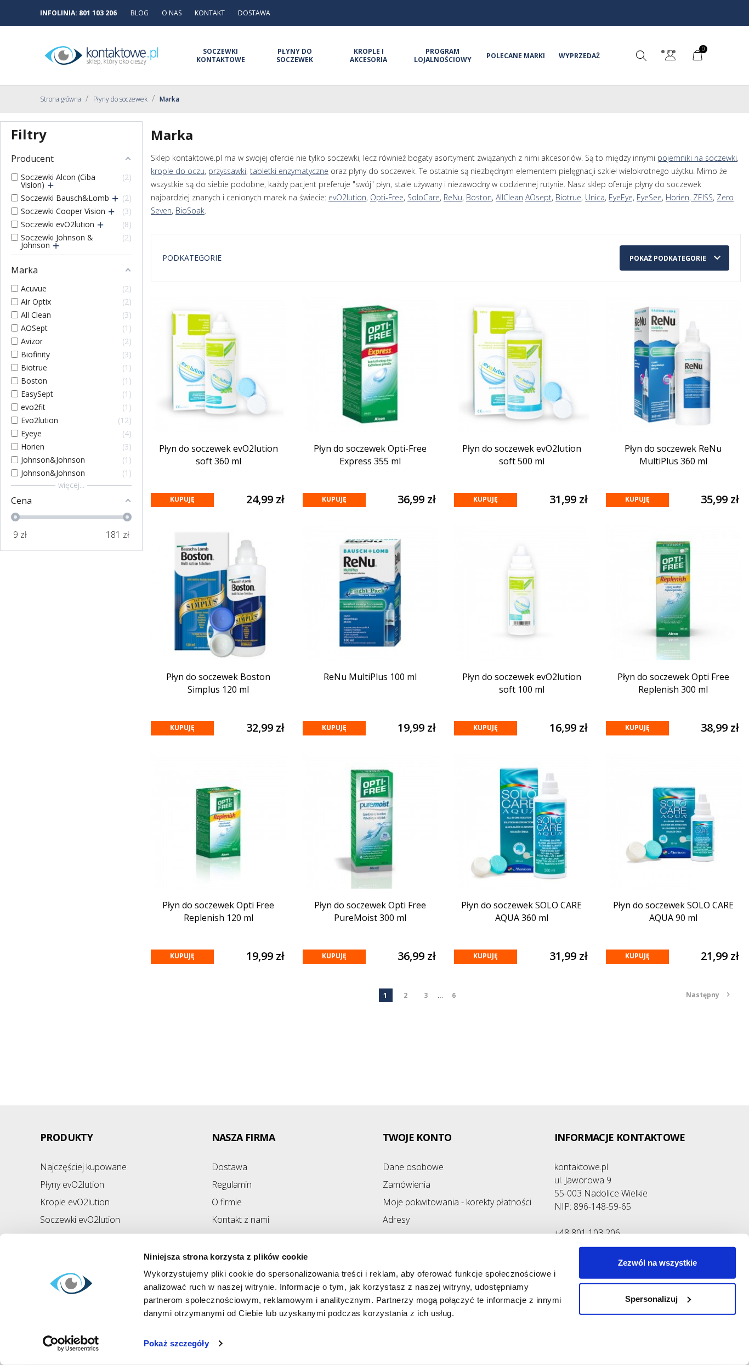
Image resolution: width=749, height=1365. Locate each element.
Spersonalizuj (651, 1298)
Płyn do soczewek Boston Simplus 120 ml (218, 683)
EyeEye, (621, 197)
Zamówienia (406, 1184)
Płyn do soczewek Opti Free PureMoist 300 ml (370, 911)
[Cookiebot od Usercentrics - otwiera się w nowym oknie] (71, 1343)
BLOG (139, 13)
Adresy (396, 1220)
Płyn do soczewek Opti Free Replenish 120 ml (218, 911)
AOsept (538, 197)
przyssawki (227, 171)
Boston (479, 197)
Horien (677, 197)
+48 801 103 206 (587, 1233)
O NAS (171, 13)
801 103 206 (98, 13)
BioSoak (190, 210)
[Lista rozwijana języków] (670, 56)
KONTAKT (210, 13)
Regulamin (232, 1184)
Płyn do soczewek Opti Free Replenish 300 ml (673, 683)
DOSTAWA (254, 13)
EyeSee (649, 197)
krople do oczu (178, 171)
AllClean (509, 197)
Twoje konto (417, 1137)
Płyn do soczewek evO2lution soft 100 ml (521, 683)
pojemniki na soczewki (697, 158)
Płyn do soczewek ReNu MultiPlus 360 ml (673, 454)
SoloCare (423, 197)
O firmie (227, 1202)
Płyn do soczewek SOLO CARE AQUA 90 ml (673, 911)
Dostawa (229, 1167)
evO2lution (347, 197)
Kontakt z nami (240, 1220)
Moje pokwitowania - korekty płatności (457, 1202)
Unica (595, 197)
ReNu (453, 197)
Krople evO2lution (75, 1202)
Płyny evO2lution (72, 1184)
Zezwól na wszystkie (657, 1262)
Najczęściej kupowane (83, 1167)
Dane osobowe (413, 1167)
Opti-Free (387, 197)
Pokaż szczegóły (176, 1343)
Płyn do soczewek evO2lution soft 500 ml (521, 454)
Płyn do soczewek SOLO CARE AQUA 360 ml (521, 911)
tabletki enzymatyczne (289, 171)
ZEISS (702, 197)
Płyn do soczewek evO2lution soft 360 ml (218, 454)
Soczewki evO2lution (80, 1220)
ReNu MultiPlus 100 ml (370, 677)
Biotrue (568, 197)
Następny (707, 994)
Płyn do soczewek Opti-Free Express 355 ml (370, 454)
